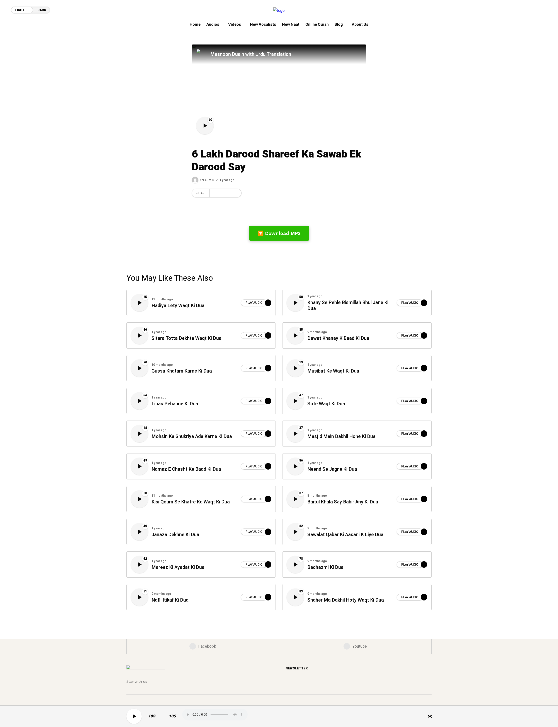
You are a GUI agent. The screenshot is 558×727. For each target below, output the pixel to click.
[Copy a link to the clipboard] (235, 193)
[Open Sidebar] (540, 65)
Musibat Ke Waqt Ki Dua (333, 371)
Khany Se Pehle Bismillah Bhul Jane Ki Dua (347, 305)
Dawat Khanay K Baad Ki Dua (338, 338)
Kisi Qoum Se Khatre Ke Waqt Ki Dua (190, 502)
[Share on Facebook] (213, 193)
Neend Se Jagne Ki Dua (332, 469)
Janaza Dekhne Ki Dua (175, 535)
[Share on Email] (228, 193)
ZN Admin (206, 180)
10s (151, 716)
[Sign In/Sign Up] (540, 50)
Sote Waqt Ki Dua (326, 404)
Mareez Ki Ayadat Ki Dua (177, 567)
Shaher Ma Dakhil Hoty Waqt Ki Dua (345, 600)
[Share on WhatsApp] (221, 193)
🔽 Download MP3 (279, 233)
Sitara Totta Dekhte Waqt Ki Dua (186, 338)
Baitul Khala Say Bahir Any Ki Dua (342, 502)
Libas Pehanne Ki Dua (174, 404)
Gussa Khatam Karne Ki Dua (181, 371)
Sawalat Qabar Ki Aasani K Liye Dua (345, 535)
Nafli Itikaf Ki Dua (170, 600)
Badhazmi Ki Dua (325, 567)
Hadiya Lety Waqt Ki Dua (177, 306)
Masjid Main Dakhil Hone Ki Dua (341, 437)
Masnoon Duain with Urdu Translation (250, 54)
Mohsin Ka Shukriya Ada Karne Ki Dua (191, 437)
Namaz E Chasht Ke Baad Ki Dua (186, 469)
